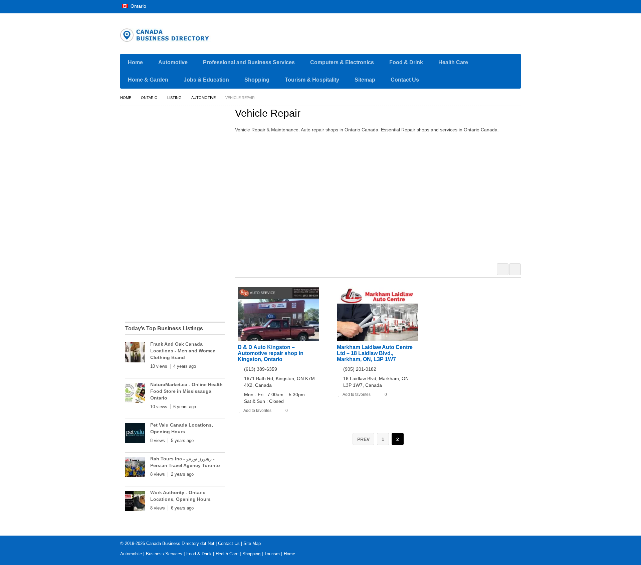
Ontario (137, 6)
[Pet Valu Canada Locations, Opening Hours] (135, 434)
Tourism (272, 553)
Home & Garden (148, 80)
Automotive (173, 62)
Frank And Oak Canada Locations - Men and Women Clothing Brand (183, 350)
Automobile (131, 553)
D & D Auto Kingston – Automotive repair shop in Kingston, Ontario (270, 353)
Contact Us (405, 80)
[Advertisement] (381, 197)
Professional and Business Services (249, 62)
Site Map (252, 543)
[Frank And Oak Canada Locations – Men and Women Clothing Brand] (135, 353)
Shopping (256, 80)
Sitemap (365, 80)
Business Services (164, 553)
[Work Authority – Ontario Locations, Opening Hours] (135, 502)
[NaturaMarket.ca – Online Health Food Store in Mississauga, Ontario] (135, 394)
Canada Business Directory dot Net (180, 543)
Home (135, 62)
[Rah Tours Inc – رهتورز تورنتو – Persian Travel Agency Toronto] (135, 468)
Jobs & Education (206, 80)
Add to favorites (257, 410)
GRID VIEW (502, 269)
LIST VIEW (515, 269)
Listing (174, 98)
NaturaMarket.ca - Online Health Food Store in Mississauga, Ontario (186, 391)
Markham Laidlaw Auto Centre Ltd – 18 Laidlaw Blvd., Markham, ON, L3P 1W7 (375, 353)
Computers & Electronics (342, 62)
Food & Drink (406, 62)
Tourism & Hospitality (312, 80)
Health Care (453, 62)
